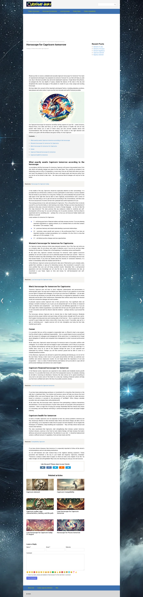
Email (48, 547)
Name (28, 547)
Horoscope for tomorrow (50, 11)
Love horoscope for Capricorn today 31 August (39, 533)
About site (31, 588)
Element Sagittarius (99, 51)
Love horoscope (65, 11)
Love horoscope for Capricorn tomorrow (42, 385)
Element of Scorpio (99, 49)
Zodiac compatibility (90, 11)
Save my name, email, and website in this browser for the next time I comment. (49, 575)
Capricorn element (33, 492)
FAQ (57, 588)
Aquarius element (98, 55)
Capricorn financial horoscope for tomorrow (43, 152)
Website (68, 547)
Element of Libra (98, 47)
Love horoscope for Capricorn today (41, 279)
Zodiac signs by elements (44, 588)
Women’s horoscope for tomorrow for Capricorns (45, 143)
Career (32, 149)
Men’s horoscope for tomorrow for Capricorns (44, 146)
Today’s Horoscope (33, 11)
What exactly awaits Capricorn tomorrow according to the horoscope (50, 140)
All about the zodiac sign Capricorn (40, 48)
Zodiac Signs (77, 11)
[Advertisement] (71, 28)
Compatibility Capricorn (38, 441)
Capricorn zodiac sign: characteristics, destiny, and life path (39, 512)
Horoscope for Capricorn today (40, 184)
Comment (29, 553)
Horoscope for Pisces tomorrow (68, 533)
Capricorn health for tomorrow (39, 155)
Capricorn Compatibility (65, 492)
